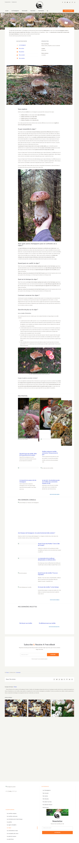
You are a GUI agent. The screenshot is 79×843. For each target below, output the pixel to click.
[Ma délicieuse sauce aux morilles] (48, 615)
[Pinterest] (13, 791)
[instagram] (65, 2)
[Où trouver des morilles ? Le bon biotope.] (27, 592)
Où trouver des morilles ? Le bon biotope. (27, 590)
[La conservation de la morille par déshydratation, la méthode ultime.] (27, 563)
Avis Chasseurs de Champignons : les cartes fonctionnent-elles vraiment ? (39, 514)
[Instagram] (8, 791)
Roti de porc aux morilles (27, 614)
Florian (7, 672)
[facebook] (62, 2)
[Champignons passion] (39, 2)
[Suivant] (73, 708)
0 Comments (18, 672)
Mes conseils (22, 55)
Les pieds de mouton (39, 707)
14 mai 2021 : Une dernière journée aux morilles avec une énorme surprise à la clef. (51, 470)
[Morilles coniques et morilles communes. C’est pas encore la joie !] (51, 444)
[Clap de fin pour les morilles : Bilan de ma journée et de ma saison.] (28, 445)
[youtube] (67, 2)
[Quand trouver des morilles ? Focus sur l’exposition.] (27, 577)
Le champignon (22, 45)
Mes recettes (22, 58)
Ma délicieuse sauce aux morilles (49, 613)
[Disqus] (39, 731)
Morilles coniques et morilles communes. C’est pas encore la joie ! (51, 442)
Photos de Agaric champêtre (63, 707)
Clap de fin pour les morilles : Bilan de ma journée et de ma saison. (28, 443)
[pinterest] (72, 2)
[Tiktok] (11, 791)
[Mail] (15, 791)
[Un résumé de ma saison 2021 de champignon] (28, 473)
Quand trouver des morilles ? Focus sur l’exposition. (27, 576)
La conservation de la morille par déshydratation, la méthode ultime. (27, 561)
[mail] (75, 2)
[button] (47, 10)
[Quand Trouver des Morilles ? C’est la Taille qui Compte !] (27, 549)
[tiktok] (70, 2)
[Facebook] (6, 791)
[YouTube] (10, 791)
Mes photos (21, 52)
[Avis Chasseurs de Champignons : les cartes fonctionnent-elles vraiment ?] (39, 516)
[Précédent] (6, 708)
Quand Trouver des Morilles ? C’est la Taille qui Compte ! (27, 547)
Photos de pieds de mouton (16, 707)
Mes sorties (21, 48)
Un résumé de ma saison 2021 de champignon (28, 471)
